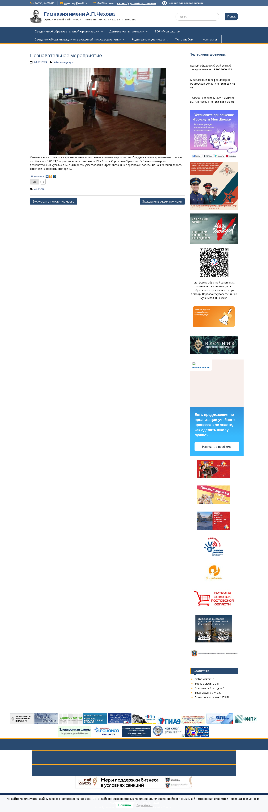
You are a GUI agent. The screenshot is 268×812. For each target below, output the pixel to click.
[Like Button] (34, 181)
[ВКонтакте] (47, 175)
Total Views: (202, 692)
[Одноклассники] (51, 175)
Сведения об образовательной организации (67, 31)
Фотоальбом (184, 39)
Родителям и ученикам (148, 39)
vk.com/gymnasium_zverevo (136, 3)
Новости (39, 189)
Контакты (210, 39)
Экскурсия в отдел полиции (162, 201)
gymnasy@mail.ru (75, 3)
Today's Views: (204, 683)
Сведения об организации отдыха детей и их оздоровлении (78, 39)
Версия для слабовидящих (185, 3)
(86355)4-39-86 (44, 3)
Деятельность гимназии (126, 31)
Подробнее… (145, 805)
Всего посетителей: (207, 697)
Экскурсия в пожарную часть (53, 201)
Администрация (63, 62)
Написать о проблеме (217, 446)
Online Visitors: (204, 679)
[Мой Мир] (55, 175)
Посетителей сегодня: (209, 688)
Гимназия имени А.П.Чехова (79, 14)
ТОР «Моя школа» (167, 31)
